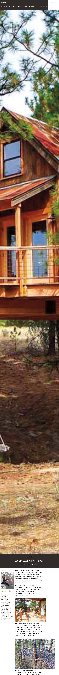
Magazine (4, 6)
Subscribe (53, 3)
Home (25, 6)
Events (39, 6)
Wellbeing (32, 6)
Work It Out (4, 619)
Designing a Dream (6, 606)
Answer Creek (4, 603)
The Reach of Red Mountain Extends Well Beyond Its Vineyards (7, 617)
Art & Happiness (5, 605)
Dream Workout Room (6, 602)
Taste (20, 6)
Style (14, 6)
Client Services (48, 6)
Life (10, 6)
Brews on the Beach (6, 611)
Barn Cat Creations (6, 601)
